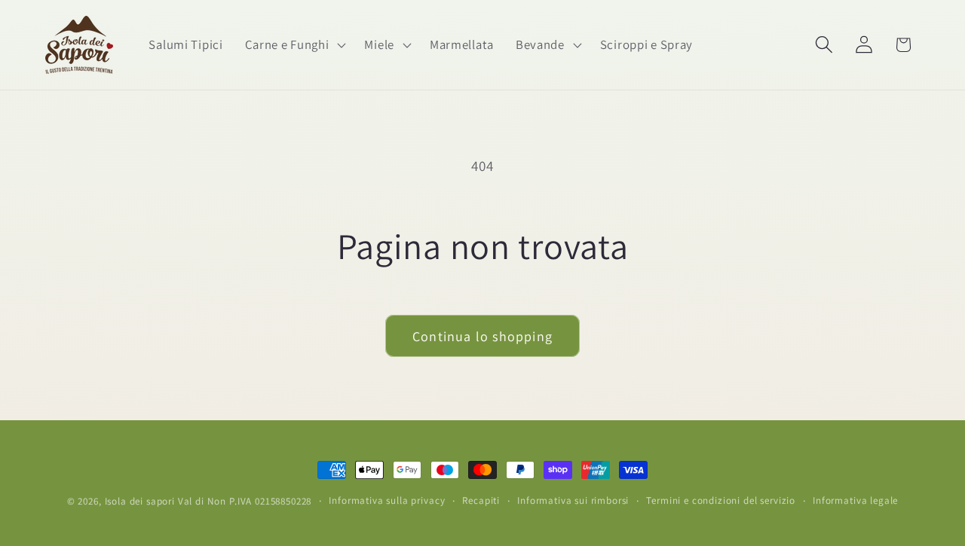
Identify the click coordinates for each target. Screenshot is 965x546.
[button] (294, 45)
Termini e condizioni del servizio (720, 500)
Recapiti (481, 500)
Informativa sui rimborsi (573, 500)
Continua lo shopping (482, 336)
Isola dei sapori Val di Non (166, 501)
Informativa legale (855, 500)
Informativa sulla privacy (387, 500)
